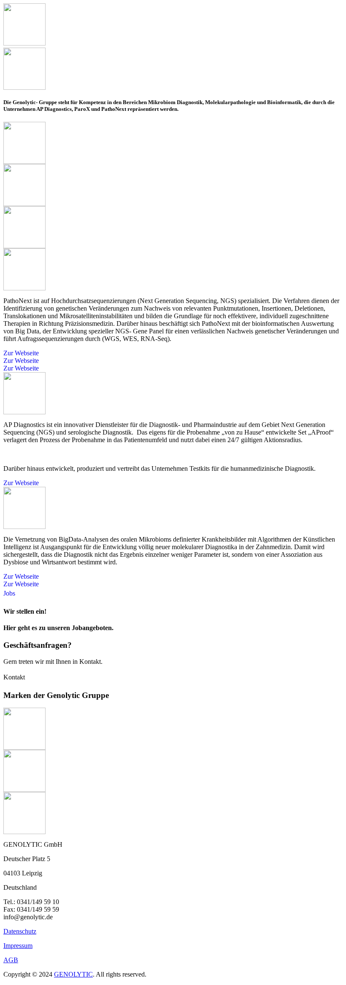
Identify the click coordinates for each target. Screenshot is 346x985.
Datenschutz (19, 931)
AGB (10, 960)
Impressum (17, 945)
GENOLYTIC (73, 974)
